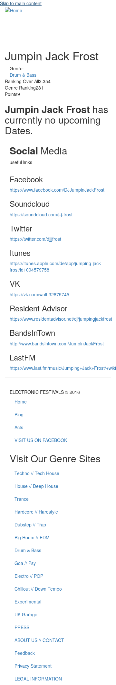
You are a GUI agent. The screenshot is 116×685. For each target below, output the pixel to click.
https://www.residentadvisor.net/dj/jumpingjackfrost (61, 319)
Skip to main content (21, 3)
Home (21, 401)
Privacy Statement (33, 666)
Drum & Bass (23, 75)
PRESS (22, 627)
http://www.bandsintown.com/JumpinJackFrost (57, 343)
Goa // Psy (25, 563)
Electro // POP (29, 576)
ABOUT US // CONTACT (39, 640)
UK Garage (26, 614)
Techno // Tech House (37, 473)
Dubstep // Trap (30, 524)
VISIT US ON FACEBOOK (41, 440)
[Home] (13, 9)
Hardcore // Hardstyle (36, 511)
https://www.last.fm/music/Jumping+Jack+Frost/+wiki (63, 368)
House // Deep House (36, 486)
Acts (19, 427)
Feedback (25, 653)
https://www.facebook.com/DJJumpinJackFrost (57, 189)
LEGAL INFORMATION (38, 678)
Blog (19, 414)
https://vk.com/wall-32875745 (39, 294)
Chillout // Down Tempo (38, 588)
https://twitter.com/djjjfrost (35, 239)
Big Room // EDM (32, 537)
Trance (22, 499)
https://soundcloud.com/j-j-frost (41, 214)
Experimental (28, 601)
